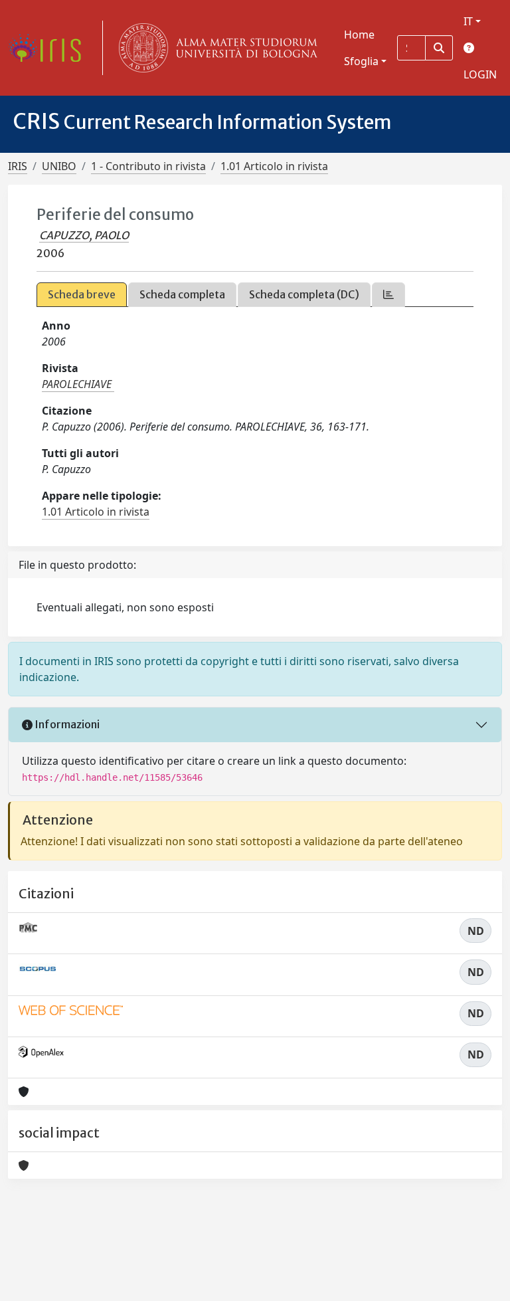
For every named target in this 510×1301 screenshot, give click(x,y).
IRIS (17, 166)
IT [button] (468, 21)
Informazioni (66, 724)
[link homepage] (50, 47)
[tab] (388, 294)
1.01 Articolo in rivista (274, 166)
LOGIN (480, 74)
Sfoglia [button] (361, 61)
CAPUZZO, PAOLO (84, 235)
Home (359, 34)
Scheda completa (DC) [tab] (304, 294)
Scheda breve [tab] (82, 294)
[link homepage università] (215, 48)
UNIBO (59, 166)
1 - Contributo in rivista (148, 166)
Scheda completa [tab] (182, 294)
